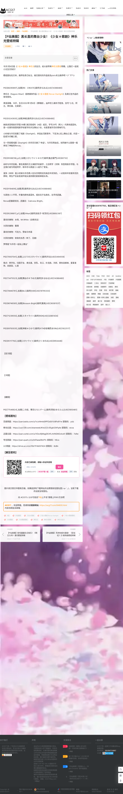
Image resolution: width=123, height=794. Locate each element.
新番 (99, 294)
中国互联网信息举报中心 (66, 790)
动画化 (110, 287)
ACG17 (8, 505)
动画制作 (103, 287)
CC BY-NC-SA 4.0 (43, 764)
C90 (93, 276)
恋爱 (100, 290)
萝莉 (113, 301)
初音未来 (89, 287)
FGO (103, 276)
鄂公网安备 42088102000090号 (41, 790)
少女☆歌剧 (22, 66)
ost (87, 280)
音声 (102, 305)
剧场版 (96, 287)
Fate (98, 276)
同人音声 (89, 290)
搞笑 (87, 294)
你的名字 (103, 283)
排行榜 (111, 290)
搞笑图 (93, 294)
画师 (94, 301)
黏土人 (108, 305)
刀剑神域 (111, 283)
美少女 (100, 301)
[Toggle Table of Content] (74, 58)
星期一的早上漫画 (103, 297)
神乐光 (31, 66)
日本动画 (105, 294)
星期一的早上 (90, 297)
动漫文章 (39, 8)
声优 (95, 290)
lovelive (118, 276)
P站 (40, 497)
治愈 (112, 297)
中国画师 (89, 283)
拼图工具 (69, 15)
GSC (108, 276)
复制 (52, 471)
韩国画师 (96, 305)
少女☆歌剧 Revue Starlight (51, 94)
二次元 (96, 283)
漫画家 (88, 301)
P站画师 (111, 280)
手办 (105, 290)
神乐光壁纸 (56, 66)
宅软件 (50, 8)
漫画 (117, 297)
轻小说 (88, 305)
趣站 (93, 8)
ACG (88, 276)
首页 (12, 31)
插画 (116, 290)
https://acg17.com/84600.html (53, 505)
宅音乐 (68, 8)
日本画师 (113, 294)
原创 (116, 287)
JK (113, 276)
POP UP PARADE (96, 280)
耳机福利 (107, 301)
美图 (59, 8)
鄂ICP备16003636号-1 (25, 790)
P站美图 (25, 31)
